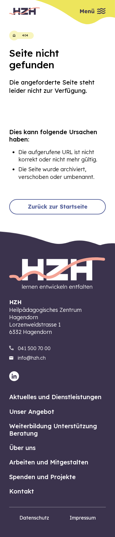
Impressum (83, 518)
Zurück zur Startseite (57, 206)
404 (25, 35)
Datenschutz (34, 518)
